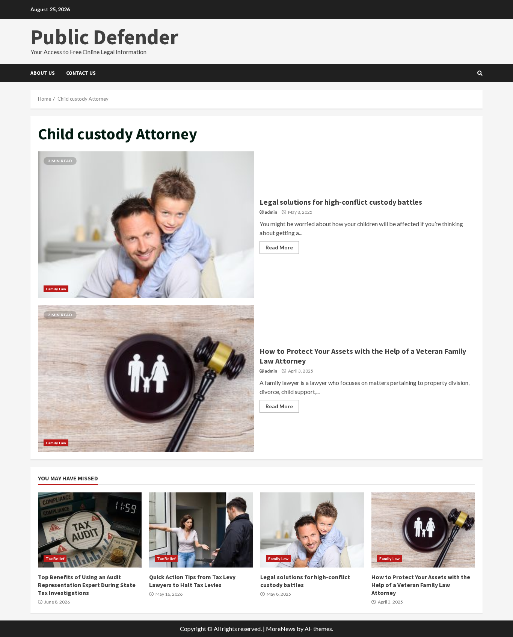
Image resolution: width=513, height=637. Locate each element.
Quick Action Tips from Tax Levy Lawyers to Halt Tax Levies (201, 530)
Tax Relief (55, 558)
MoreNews (281, 628)
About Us (42, 72)
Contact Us (81, 72)
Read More (279, 247)
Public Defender (104, 37)
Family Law (56, 289)
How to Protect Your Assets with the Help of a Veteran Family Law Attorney (146, 378)
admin (271, 212)
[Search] (480, 73)
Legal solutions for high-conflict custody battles (146, 224)
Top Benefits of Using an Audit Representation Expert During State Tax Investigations (90, 530)
